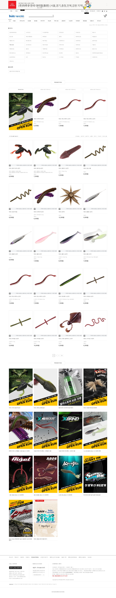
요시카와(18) (28, 44)
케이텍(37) (28, 53)
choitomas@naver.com (100, 570)
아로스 (106, 25)
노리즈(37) (28, 32)
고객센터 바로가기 (44, 557)
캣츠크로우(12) (12, 53)
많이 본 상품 (105, 136)
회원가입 (86, 11)
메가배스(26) (78, 36)
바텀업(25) (94, 36)
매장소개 (16, 557)
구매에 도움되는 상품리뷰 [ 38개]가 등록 (49, 335)
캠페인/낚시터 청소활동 (55, 557)
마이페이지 (99, 11)
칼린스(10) (94, 48)
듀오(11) (94, 32)
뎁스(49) (11, 36)
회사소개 (11, 557)
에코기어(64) (45, 44)
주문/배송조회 (92, 11)
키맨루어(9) (45, 48)
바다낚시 (99, 20)
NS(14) (44, 57)
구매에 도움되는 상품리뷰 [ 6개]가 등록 (98, 165)
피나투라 (61, 53)
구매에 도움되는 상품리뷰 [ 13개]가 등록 (73, 165)
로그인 (82, 11)
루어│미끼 (95, 25)
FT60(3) (77, 57)
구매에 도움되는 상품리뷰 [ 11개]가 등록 (49, 293)
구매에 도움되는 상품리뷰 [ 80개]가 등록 (24, 335)
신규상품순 (77, 136)
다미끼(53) (61, 32)
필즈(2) (77, 53)
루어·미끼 (43, 20)
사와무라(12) (61, 40)
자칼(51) (94, 44)
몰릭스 (60, 36)
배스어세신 (45, 40)
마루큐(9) (44, 36)
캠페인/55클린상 (82, 557)
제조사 (95, 136)
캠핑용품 (85, 20)
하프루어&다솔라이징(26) (97, 53)
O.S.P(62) (61, 57)
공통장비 (63, 20)
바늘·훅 (49, 20)
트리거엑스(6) (45, 53)
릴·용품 (29, 20)
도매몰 (16, 11)
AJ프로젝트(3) (12, 57)
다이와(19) (78, 32)
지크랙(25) (61, 48)
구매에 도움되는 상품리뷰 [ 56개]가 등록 (49, 208)
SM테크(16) (94, 57)
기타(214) (11, 61)
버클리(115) (11, 40)
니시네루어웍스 (46, 32)
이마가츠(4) (61, 44)
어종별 (14, 20)
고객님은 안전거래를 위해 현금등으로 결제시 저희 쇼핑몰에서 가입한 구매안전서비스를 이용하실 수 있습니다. (35, 584)
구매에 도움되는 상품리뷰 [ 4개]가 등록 (98, 208)
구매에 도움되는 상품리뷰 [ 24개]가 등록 (24, 293)
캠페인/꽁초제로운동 (72, 557)
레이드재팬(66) (29, 36)
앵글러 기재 (63, 557)
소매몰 (11, 11)
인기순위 (99, 136)
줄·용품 (35, 20)
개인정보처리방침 (34, 557)
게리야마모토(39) (12, 32)
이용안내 (27, 557)
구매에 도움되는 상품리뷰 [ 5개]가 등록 (49, 165)
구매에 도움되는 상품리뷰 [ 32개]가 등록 (98, 251)
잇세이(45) (78, 44)
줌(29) (27, 48)
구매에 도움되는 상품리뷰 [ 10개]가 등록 (24, 208)
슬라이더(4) (94, 40)
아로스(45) (11, 44)
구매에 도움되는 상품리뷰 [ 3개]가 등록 (74, 208)
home (90, 25)
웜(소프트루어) (101, 25)
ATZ (27, 57)
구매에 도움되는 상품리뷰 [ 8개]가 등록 (24, 165)
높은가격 (87, 136)
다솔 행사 (90, 557)
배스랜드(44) (28, 40)
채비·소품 (56, 20)
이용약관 (22, 557)
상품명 (91, 136)
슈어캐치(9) (78, 40)
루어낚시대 (22, 20)
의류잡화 (78, 20)
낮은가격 (82, 136)
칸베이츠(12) (78, 48)
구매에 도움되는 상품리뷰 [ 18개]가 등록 (73, 251)
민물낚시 (92, 20)
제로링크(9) (11, 48)
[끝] (62, 355)
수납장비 (71, 20)
